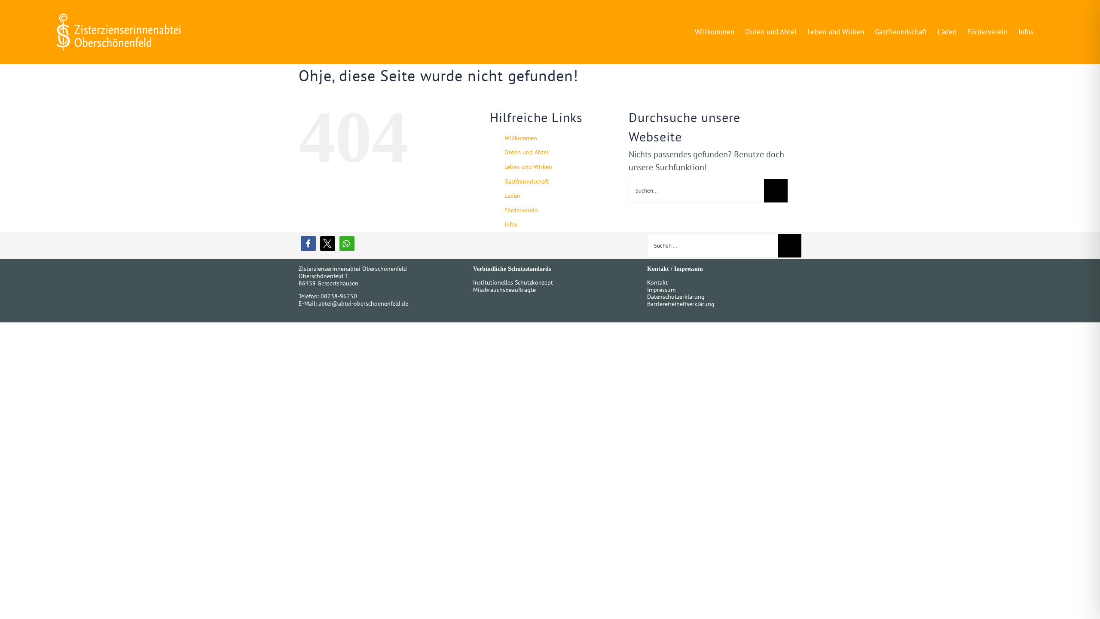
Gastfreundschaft (526, 181)
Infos (510, 224)
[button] (308, 243)
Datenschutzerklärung (676, 296)
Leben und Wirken (528, 167)
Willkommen (520, 138)
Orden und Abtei (526, 152)
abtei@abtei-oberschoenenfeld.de (363, 303)
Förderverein (521, 210)
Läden (512, 195)
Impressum (661, 290)
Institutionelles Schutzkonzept (513, 282)
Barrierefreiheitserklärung (681, 304)
